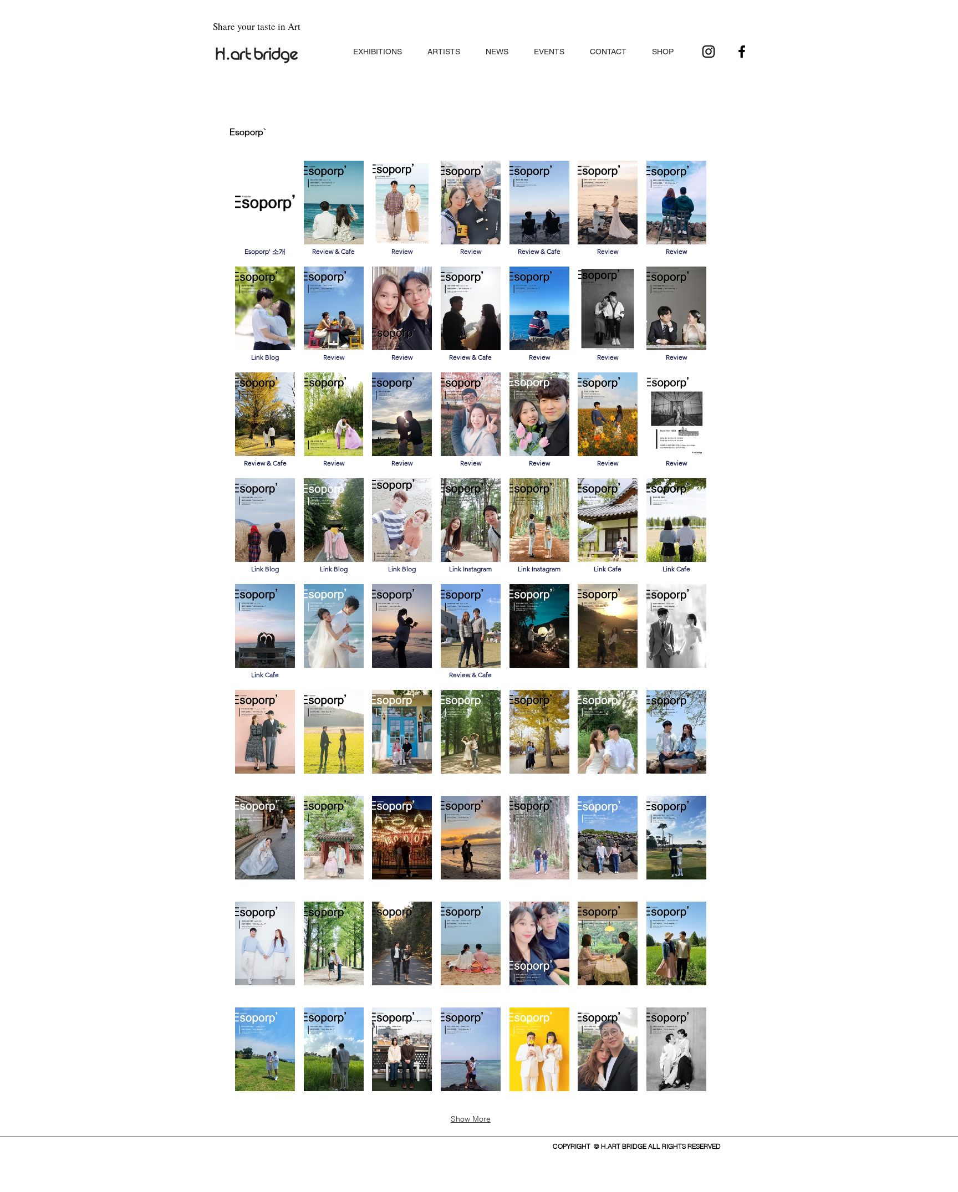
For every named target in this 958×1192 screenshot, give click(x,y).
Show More (471, 1119)
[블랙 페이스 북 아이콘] (741, 51)
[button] (377, 47)
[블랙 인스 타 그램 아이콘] (708, 51)
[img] (334, 633)
